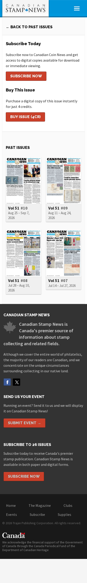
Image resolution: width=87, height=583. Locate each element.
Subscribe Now (26, 76)
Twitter (16, 382)
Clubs (68, 505)
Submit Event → (24, 423)
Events (11, 514)
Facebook (7, 382)
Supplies (64, 514)
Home (11, 505)
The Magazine (40, 505)
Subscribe (37, 514)
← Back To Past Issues (29, 27)
